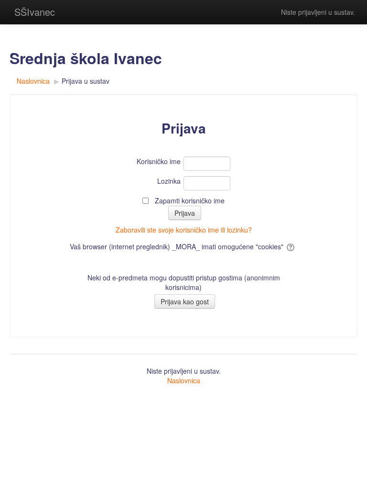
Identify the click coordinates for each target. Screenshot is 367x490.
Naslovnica (183, 380)
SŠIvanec (34, 12)
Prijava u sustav (85, 81)
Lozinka (169, 181)
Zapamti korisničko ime (190, 200)
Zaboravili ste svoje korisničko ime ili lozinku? (184, 229)
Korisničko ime (159, 161)
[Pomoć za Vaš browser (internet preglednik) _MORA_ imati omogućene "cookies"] (291, 246)
